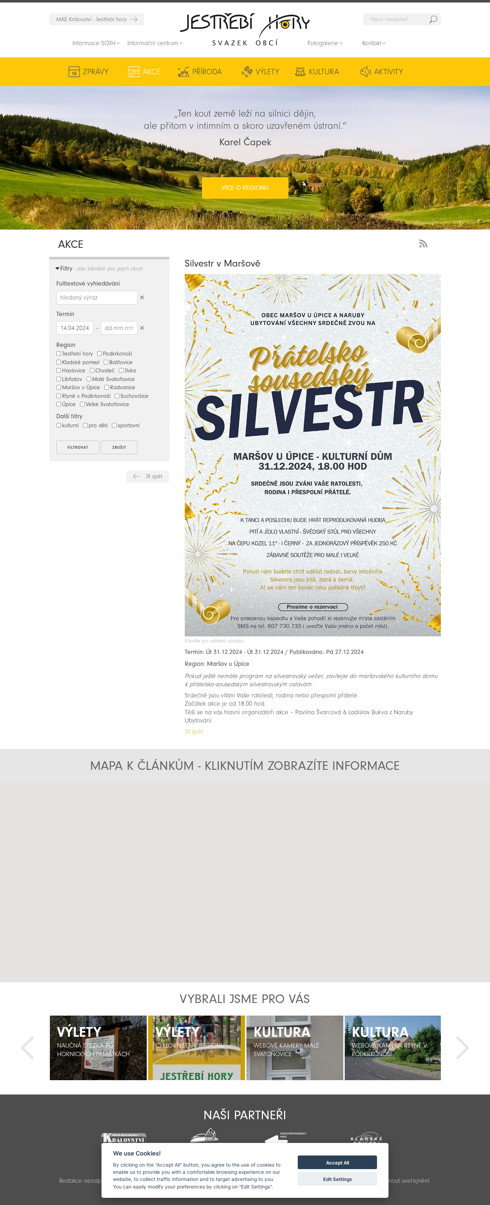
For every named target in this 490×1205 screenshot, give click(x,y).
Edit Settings (337, 1179)
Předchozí (27, 1048)
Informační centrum (152, 43)
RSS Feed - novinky (424, 243)
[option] (98, 1048)
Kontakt (371, 43)
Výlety (267, 71)
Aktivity (388, 71)
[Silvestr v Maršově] (313, 634)
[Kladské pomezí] (366, 1138)
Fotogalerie (322, 43)
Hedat (433, 19)
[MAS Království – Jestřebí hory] (123, 1137)
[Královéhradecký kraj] (285, 1137)
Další (463, 1048)
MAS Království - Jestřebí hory (91, 19)
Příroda (207, 71)
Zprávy (95, 71)
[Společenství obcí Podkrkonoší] (204, 1138)
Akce (151, 71)
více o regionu (245, 188)
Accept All (337, 1163)
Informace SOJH (94, 43)
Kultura (324, 71)
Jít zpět (154, 476)
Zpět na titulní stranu (245, 29)
